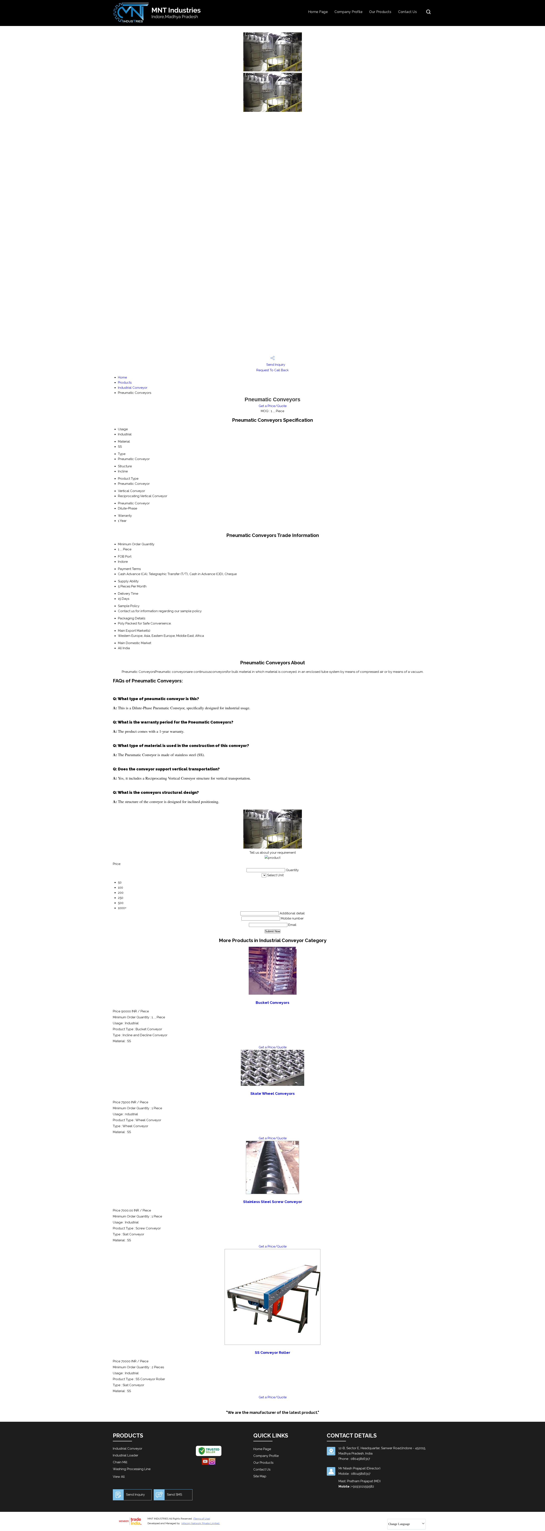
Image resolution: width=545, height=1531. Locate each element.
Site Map (259, 1476)
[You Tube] (205, 1464)
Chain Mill (120, 1462)
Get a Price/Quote (273, 406)
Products (125, 382)
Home (122, 377)
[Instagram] (212, 1464)
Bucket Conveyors (272, 1002)
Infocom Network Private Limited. (200, 1523)
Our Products (380, 12)
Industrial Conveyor (132, 388)
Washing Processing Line (132, 1469)
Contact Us (407, 12)
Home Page (318, 12)
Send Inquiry (275, 365)
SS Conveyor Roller (272, 1352)
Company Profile (348, 12)
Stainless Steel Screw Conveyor (272, 1202)
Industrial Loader (125, 1455)
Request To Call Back (272, 370)
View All (119, 1477)
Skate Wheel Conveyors (272, 1093)
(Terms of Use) (201, 1518)
